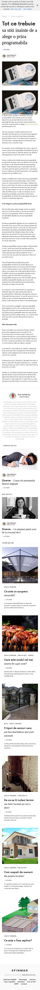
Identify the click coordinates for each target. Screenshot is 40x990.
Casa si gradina (17, 16)
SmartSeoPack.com (28, 975)
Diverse (31, 655)
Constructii (22, 795)
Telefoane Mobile (9, 979)
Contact (24, 984)
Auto (6, 723)
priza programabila (31, 124)
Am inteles (27, 9)
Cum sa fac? (22, 655)
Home (4, 16)
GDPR (16, 984)
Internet (32, 979)
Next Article (7, 494)
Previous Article (10, 445)
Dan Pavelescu (11, 55)
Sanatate (21, 982)
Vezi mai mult (16, 9)
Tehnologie (23, 979)
